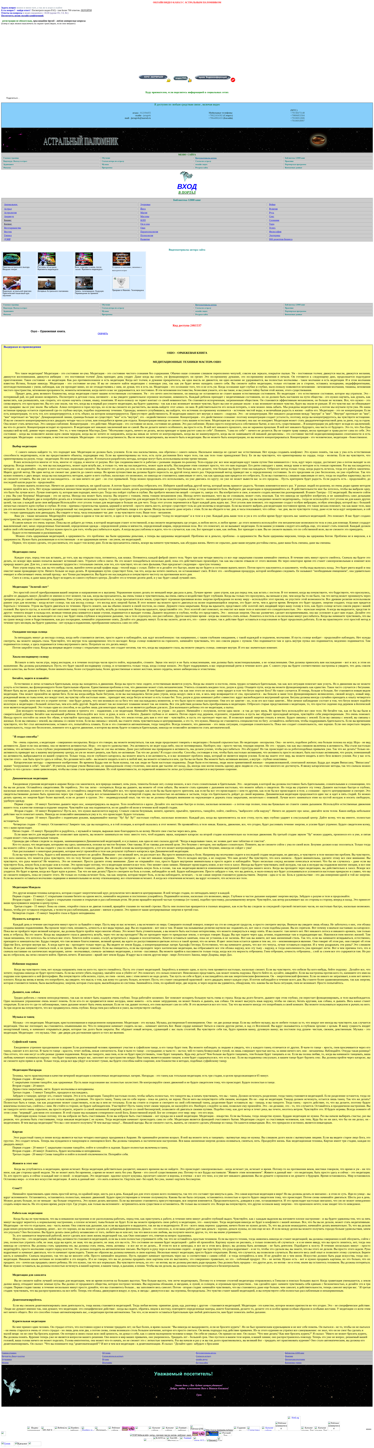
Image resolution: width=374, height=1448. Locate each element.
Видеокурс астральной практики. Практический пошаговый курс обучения (17, 293)
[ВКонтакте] (22, 98)
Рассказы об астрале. (47, 267)
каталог (368, 1429)
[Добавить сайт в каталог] (220, 1440)
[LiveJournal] (35, 98)
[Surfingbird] (41, 98)
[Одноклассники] (28, 98)
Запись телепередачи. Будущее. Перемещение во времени (89, 292)
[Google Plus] (38, 98)
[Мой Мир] (31, 98)
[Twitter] (25, 98)
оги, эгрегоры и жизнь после (88, 267)
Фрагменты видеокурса (48, 269)
